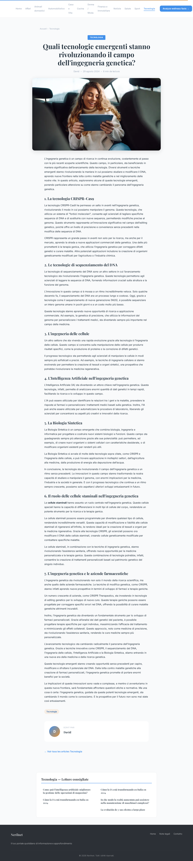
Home (19, 8)
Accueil (43, 28)
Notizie (117, 8)
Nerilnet (17, 834)
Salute (128, 8)
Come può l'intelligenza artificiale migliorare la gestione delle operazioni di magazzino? (67, 791)
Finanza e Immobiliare (104, 8)
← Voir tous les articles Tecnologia (63, 751)
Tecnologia (149, 8)
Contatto (178, 833)
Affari (28, 8)
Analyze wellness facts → (176, 8)
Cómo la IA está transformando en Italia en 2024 (65, 801)
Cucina (80, 8)
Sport (137, 8)
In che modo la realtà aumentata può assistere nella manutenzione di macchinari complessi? (125, 801)
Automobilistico (56, 8)
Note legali (164, 833)
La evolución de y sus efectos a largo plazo (123, 809)
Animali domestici (39, 8)
